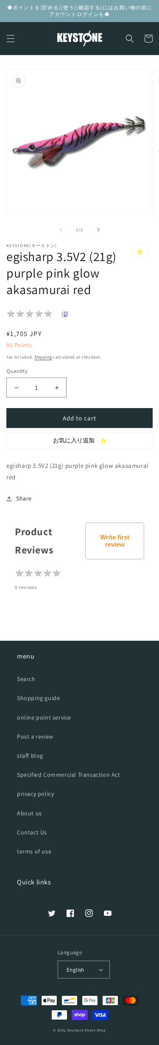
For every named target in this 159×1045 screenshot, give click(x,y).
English (75, 969)
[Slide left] (61, 229)
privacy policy (35, 794)
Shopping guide (38, 698)
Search (26, 679)
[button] (10, 38)
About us (29, 813)
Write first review (114, 541)
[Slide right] (98, 229)
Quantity (17, 371)
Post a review (35, 736)
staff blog (30, 755)
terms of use (34, 851)
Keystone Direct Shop (86, 1030)
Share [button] (24, 498)
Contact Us (32, 832)
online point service (44, 717)
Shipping (43, 357)
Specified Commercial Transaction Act (68, 774)
